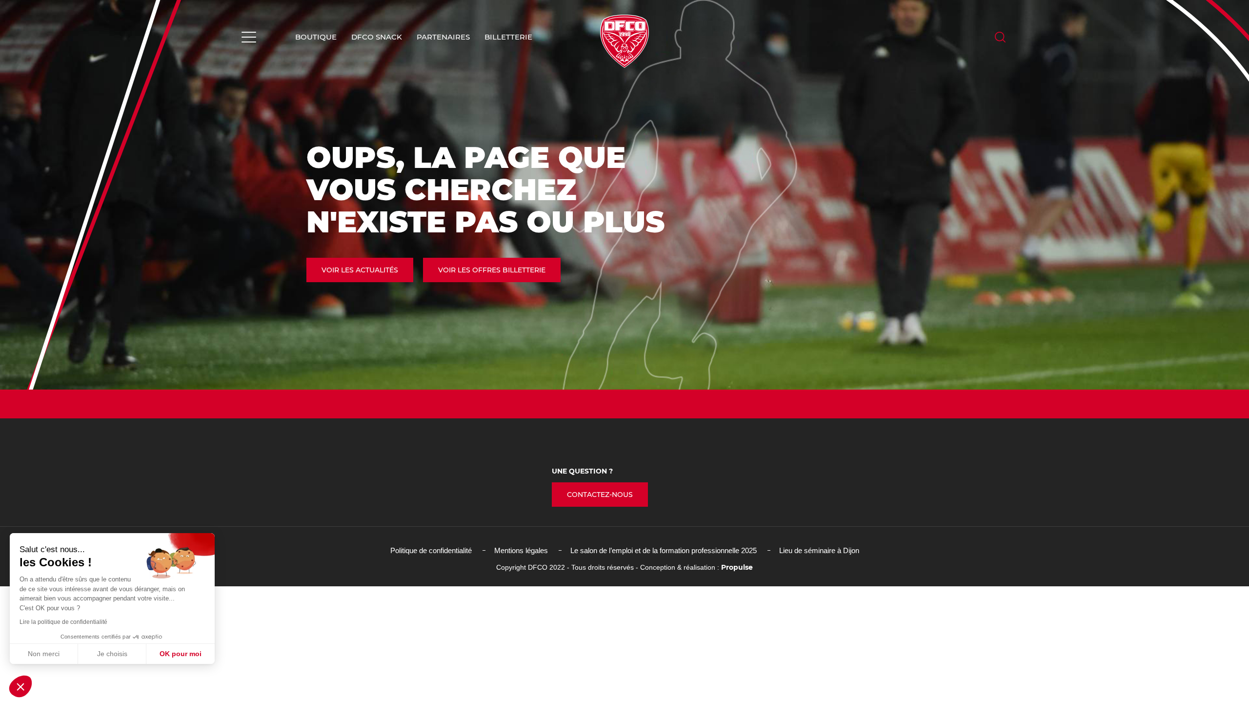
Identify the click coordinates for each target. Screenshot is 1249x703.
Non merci (44, 654)
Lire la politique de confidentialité (63, 622)
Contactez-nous (600, 494)
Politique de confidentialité (431, 550)
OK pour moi (180, 654)
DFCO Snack (376, 37)
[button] (20, 686)
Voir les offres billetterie (491, 270)
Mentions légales (521, 550)
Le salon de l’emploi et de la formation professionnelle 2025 (663, 550)
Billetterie (508, 37)
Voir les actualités (360, 270)
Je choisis (112, 654)
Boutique (316, 37)
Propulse (737, 567)
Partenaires (443, 37)
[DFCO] (624, 41)
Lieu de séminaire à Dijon (819, 550)
